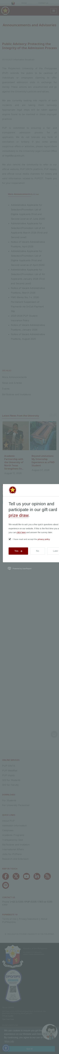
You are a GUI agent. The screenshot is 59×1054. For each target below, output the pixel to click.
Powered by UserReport (22, 568)
